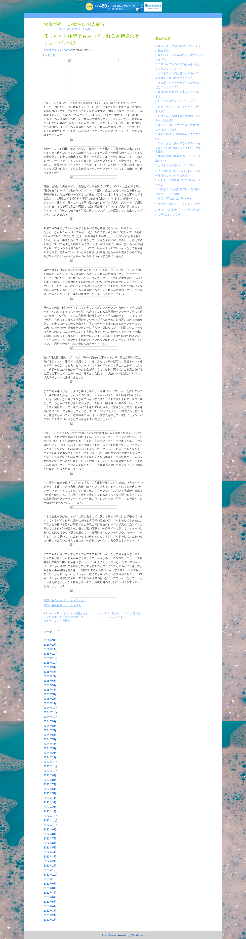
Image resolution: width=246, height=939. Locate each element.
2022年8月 (50, 834)
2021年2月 (50, 915)
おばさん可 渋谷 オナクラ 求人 (176, 165)
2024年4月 (50, 743)
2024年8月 (50, 725)
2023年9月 (50, 775)
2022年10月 (51, 825)
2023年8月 (50, 780)
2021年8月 (50, 888)
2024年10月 (51, 716)
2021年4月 (50, 906)
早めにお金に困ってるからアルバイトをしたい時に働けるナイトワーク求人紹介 (178, 147)
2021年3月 (50, 910)
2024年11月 (51, 712)
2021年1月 (50, 919)
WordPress (138, 935)
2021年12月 (51, 870)
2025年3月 (50, 694)
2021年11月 (51, 874)
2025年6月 (50, 680)
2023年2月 (50, 807)
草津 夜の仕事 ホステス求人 (62, 605)
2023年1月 (50, 811)
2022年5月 (50, 847)
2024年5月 (50, 739)
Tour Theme (109, 935)
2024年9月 (50, 721)
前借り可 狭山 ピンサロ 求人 (175, 198)
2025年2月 (50, 698)
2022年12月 (51, 816)
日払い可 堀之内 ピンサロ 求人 (176, 101)
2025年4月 (50, 689)
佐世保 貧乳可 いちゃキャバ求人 (179, 204)
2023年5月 (50, 793)
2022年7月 (50, 838)
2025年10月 (51, 662)
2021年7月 (50, 892)
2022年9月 (50, 829)
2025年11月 (51, 658)
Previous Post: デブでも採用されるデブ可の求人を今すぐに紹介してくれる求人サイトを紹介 (66, 617)
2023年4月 (50, 798)
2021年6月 (50, 897)
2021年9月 (50, 883)
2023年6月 (50, 789)
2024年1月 (50, 757)
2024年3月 (50, 748)
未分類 (51, 55)
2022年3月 (50, 856)
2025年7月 (50, 676)
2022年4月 (50, 852)
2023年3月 (50, 802)
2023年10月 (51, 771)
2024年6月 (50, 734)
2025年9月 (50, 667)
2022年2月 (50, 861)
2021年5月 (50, 901)
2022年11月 (51, 820)
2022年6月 (50, 843)
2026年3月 (50, 640)
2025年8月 (50, 671)
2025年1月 (50, 703)
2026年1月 (50, 649)
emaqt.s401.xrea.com (56, 50)
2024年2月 (50, 752)
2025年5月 (50, 685)
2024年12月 (51, 707)
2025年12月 (51, 653)
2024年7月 (50, 730)
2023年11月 (51, 766)
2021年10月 (51, 879)
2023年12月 (51, 761)
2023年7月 (50, 784)
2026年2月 (50, 644)
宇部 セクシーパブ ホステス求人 (65, 600)
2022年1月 (50, 865)
